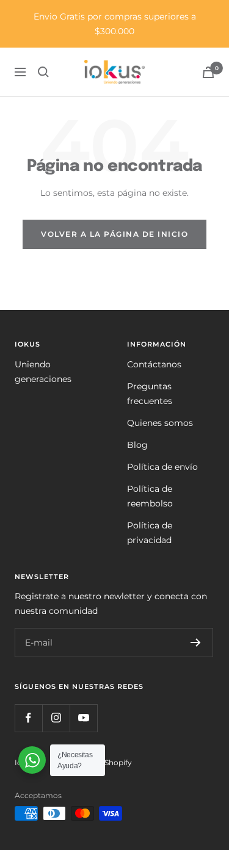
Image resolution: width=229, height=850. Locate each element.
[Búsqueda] (43, 72)
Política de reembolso (150, 496)
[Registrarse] (196, 642)
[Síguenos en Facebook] (28, 718)
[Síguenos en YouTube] (83, 718)
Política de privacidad (149, 533)
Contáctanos (154, 364)
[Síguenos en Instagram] (56, 718)
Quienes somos (160, 422)
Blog (137, 444)
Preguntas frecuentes (149, 393)
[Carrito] (208, 72)
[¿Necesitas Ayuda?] (32, 760)
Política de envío (162, 466)
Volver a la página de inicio (114, 234)
